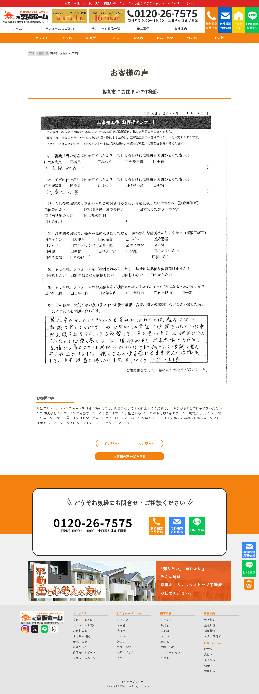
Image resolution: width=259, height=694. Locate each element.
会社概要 (209, 620)
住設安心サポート (84, 652)
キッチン (41, 37)
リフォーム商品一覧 (106, 28)
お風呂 (67, 37)
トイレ (114, 37)
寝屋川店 (209, 671)
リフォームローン (84, 658)
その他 (219, 37)
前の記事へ (112, 443)
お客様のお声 (81, 631)
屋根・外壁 (165, 37)
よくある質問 (81, 636)
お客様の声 (42, 53)
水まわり (193, 37)
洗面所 (91, 37)
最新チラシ (80, 647)
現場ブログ (80, 642)
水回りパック (125, 652)
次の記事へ (146, 443)
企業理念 (209, 625)
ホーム (17, 28)
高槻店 (208, 654)
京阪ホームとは (83, 620)
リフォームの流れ (84, 625)
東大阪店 (209, 660)
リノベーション (170, 652)
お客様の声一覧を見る (129, 456)
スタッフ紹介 (212, 636)
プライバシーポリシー (129, 681)
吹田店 (208, 665)
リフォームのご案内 (59, 28)
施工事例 (143, 28)
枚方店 (208, 649)
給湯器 (138, 37)
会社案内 (180, 28)
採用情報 (209, 631)
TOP (31, 53)
